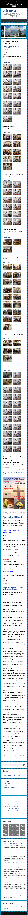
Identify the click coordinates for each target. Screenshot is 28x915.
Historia (5, 812)
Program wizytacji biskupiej (12, 517)
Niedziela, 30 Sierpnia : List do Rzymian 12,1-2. (13, 882)
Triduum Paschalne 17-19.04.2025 (11, 47)
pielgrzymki (19, 756)
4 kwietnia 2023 (7, 475)
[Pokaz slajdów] (6, 62)
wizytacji (23, 584)
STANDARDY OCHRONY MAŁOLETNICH (12, 808)
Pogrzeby (5, 785)
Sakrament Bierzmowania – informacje (11, 789)
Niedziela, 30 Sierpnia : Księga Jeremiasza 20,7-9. (14, 843)
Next (25, 30)
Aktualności (6, 467)
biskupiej (19, 583)
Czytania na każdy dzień (9, 841)
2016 (14, 823)
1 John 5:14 (5, 908)
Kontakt (5, 815)
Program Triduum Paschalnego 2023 (13, 473)
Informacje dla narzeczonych (9, 787)
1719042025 (22, 467)
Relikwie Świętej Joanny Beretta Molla (11, 806)
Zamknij (14, 6)
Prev (2, 30)
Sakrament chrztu (7, 791)
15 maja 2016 (6, 590)
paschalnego (22, 468)
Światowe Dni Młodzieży (8, 802)
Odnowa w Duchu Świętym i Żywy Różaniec (12, 810)
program (20, 469)
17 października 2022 (8, 518)
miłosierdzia (22, 755)
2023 (18, 512)
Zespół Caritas (6, 804)
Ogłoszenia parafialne (8, 755)
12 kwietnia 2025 (7, 49)
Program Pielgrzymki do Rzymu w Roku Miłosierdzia (14, 588)
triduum (23, 469)
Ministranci (6, 800)
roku (21, 757)
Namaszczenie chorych (8, 783)
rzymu (24, 757)
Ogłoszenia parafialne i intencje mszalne (12, 775)
